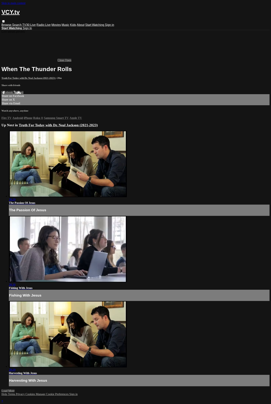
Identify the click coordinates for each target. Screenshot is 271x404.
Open (68, 60)
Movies (56, 24)
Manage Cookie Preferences (52, 394)
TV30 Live (29, 24)
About (80, 24)
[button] (3, 21)
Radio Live (44, 24)
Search (17, 24)
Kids (73, 24)
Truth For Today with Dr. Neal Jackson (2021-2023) (28, 78)
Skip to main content (13, 3)
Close (61, 60)
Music (65, 24)
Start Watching (95, 24)
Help (4, 394)
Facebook (7, 92)
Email (20, 92)
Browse (6, 24)
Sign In (27, 28)
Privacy (20, 394)
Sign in (109, 24)
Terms (12, 394)
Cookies (30, 394)
